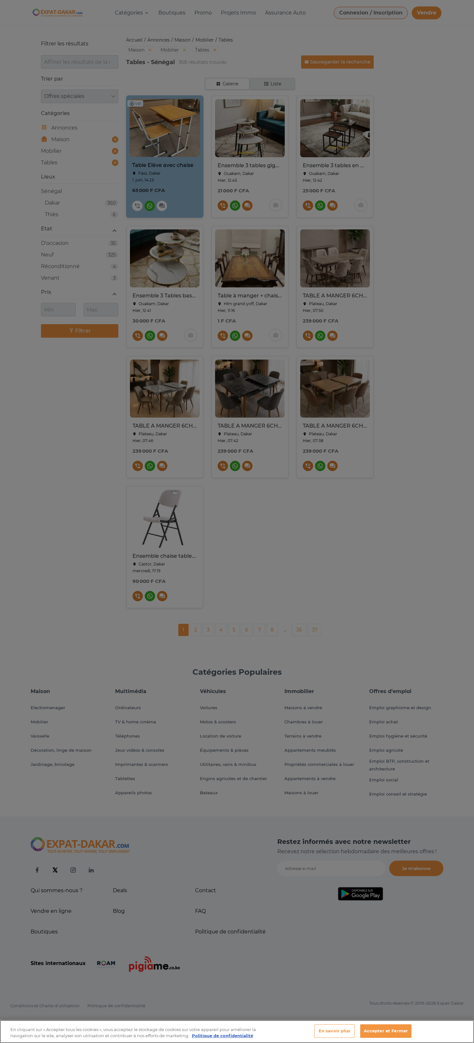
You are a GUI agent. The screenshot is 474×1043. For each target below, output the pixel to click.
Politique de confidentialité (222, 1035)
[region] (237, 1031)
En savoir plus (335, 1030)
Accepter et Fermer (386, 1030)
